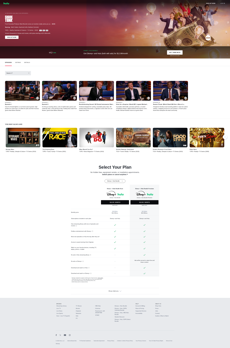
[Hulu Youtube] (66, 335)
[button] (8, 62)
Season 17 (9, 73)
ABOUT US (158, 303)
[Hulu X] (62, 335)
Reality (12, 30)
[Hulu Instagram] (70, 335)
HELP (137, 303)
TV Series (30, 30)
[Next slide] (225, 137)
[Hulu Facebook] (58, 335)
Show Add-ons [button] (114, 291)
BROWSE (59, 303)
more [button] (53, 24)
